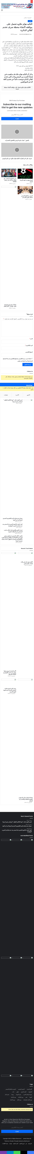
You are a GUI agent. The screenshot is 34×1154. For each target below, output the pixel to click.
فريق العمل (21, 1143)
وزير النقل (19, 1099)
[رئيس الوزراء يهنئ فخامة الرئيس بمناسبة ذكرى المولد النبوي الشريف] (8, 683)
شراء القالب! (5, 1143)
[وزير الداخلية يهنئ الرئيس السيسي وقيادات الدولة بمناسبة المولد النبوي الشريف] (17, 1078)
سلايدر (25, 17)
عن (26, 1143)
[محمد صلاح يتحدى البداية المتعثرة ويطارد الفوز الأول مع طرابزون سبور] (28, 842)
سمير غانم (7, 1094)
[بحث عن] (32, 10)
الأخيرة (17, 395)
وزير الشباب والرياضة (27, 1099)
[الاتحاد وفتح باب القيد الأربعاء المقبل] (25, 174)
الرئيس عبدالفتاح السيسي (11, 1089)
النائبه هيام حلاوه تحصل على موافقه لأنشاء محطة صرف (17, 88)
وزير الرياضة (13, 1097)
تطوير (17, 1091)
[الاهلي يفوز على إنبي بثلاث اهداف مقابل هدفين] (25, 556)
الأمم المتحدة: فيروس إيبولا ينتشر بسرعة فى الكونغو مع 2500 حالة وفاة (9, 672)
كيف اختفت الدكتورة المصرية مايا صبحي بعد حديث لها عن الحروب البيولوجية (12, 525)
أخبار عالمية (15, 1143)
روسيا (12, 1094)
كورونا (30, 1097)
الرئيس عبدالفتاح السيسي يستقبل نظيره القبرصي (27, 196)
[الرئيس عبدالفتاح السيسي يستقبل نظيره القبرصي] (25, 190)
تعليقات (6, 395)
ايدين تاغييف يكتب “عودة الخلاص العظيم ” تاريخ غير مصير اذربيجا (13, 400)
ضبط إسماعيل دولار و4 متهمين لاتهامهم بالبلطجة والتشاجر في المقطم (26, 799)
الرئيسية (30, 17)
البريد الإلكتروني (29, 345)
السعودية (30, 1091)
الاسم (31, 338)
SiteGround (27, 1141)
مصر (26, 1097)
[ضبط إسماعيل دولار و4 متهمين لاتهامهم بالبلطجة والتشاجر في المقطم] (25, 737)
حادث (13, 1091)
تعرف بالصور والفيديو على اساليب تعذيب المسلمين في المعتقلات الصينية (13, 530)
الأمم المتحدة (29, 1089)
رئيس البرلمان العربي (27, 1094)
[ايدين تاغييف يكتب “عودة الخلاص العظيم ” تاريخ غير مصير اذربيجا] (28, 457)
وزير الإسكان (20, 1097)
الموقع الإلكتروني (29, 352)
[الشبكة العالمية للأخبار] (17, 6)
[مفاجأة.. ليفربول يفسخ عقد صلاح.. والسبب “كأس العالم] (8, 244)
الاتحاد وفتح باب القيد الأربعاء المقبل (26, 180)
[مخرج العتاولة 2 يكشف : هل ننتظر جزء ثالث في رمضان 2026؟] (8, 173)
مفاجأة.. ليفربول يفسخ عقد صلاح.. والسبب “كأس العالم (10, 305)
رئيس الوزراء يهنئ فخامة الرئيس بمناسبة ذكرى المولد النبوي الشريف (9, 690)
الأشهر (28, 395)
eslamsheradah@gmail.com (25, 34)
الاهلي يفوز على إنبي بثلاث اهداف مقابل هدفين (27, 562)
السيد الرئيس (23, 1091)
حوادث (10, 1143)
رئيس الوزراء (18, 1094)
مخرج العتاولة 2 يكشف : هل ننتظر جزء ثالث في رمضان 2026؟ (10, 180)
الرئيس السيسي (21, 1089)
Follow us (30, 1104)
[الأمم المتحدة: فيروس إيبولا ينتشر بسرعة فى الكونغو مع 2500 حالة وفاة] (8, 610)
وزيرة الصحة (12, 1099)
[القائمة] (2, 10)
